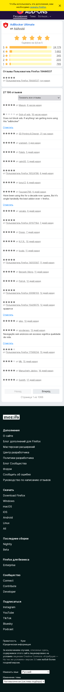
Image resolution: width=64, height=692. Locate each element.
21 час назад (46, 133)
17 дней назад (34, 380)
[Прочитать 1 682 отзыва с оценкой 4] (30, 51)
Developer (9, 591)
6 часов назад (34, 105)
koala (21, 250)
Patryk (22, 281)
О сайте (8, 435)
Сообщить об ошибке (17, 474)
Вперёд (46, 391)
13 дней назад (31, 321)
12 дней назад (33, 281)
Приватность (9, 641)
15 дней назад (47, 352)
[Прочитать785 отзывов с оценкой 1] (30, 64)
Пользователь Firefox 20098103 (22, 293)
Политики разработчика (18, 457)
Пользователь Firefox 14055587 (22, 262)
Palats (22, 152)
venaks (22, 211)
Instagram (9, 607)
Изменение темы (12, 677)
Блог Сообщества (14, 463)
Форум (7, 468)
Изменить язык (10, 672)
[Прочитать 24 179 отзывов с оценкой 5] (30, 47)
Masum (22, 105)
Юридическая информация (17, 644)
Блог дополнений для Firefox (22, 441)
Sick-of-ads (24, 114)
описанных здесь (39, 650)
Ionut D (22, 182)
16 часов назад (39, 114)
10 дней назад (33, 241)
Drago (22, 232)
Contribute (9, 586)
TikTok (7, 618)
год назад (45, 80)
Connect (8, 580)
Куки (23, 641)
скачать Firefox (38, 7)
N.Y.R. (22, 241)
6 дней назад (46, 173)
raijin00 (22, 161)
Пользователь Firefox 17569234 (22, 352)
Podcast (8, 629)
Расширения (20, 16)
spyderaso (24, 330)
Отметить (8, 127)
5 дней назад (33, 152)
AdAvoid (19, 28)
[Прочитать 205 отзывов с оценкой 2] (30, 60)
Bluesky (8, 623)
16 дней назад (46, 370)
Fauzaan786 (25, 192)
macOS (7, 506)
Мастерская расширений (19, 446)
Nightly (7, 544)
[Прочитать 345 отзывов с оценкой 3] (30, 55)
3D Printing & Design (29, 133)
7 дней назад (46, 223)
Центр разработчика (16, 452)
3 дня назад (34, 143)
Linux (6, 523)
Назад (18, 391)
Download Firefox (14, 495)
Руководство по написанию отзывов (27, 480)
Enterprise (9, 565)
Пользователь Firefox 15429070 (22, 305)
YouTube (8, 612)
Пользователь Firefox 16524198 (22, 173)
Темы (33, 16)
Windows (8, 501)
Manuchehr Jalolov (28, 370)
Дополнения (11, 430)
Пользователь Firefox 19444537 (22, 80)
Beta (6, 549)
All (4, 528)
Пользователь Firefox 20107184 (22, 223)
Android (8, 517)
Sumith (22, 380)
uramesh (23, 143)
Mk (20, 361)
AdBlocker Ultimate (22, 24)
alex (21, 321)
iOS (5, 512)
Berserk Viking (26, 272)
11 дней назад (32, 250)
